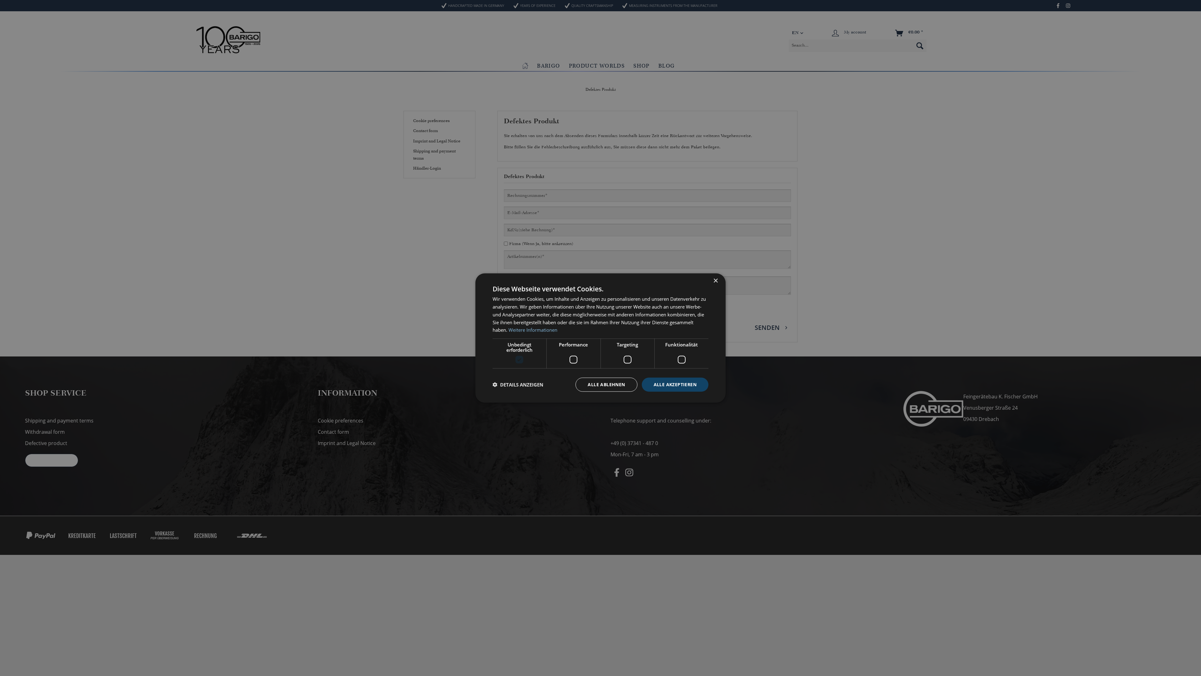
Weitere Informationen (533, 330)
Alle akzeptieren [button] (675, 384)
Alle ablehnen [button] (606, 384)
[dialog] (600, 338)
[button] (518, 384)
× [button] (715, 281)
